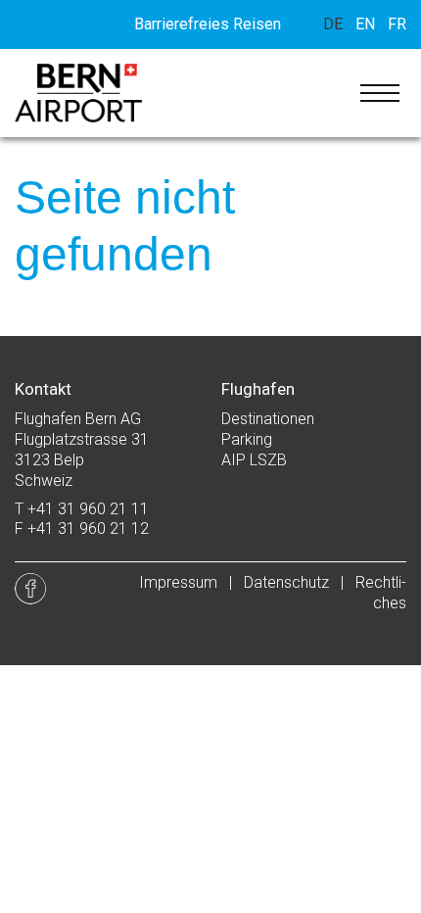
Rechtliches (380, 592)
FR (397, 24)
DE (333, 24)
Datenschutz (286, 582)
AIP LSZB (254, 460)
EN (365, 24)
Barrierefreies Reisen (207, 24)
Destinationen (267, 418)
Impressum (178, 582)
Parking (246, 439)
